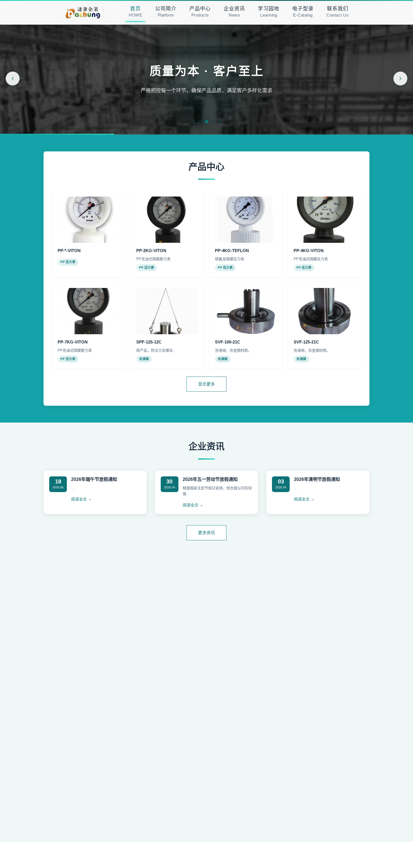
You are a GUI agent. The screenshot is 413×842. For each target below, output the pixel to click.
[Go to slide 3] (206, 121)
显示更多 (206, 384)
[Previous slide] (13, 78)
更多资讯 (206, 532)
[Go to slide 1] (193, 121)
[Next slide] (400, 78)
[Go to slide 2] (199, 121)
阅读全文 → (81, 499)
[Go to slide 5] (220, 121)
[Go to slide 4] (213, 121)
